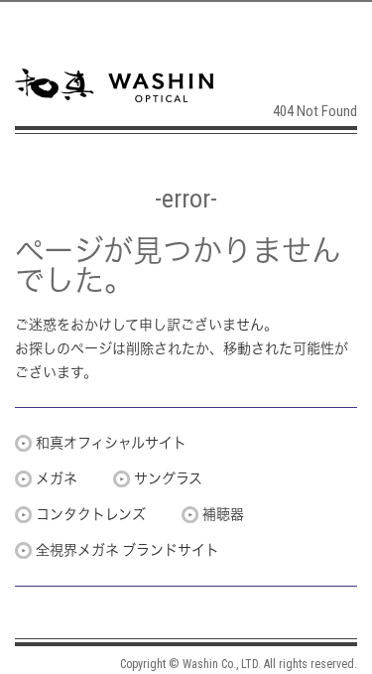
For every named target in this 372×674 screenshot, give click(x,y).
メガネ (56, 478)
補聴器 (223, 514)
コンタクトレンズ (91, 514)
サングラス (168, 478)
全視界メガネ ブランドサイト (127, 550)
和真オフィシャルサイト (111, 443)
